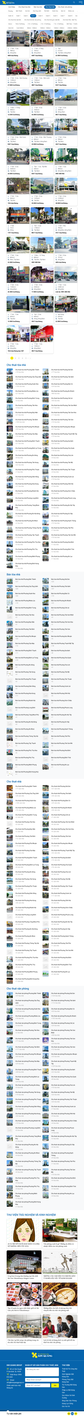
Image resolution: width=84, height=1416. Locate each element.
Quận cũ (10, 16)
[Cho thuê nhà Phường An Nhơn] (10, 938)
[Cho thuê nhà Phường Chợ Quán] (46, 866)
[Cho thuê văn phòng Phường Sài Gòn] (46, 995)
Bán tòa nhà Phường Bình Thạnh (25, 650)
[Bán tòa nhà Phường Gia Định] (46, 652)
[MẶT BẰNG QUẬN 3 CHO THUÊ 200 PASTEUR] (18, 156)
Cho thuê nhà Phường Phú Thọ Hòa (26, 957)
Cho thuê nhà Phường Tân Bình (25, 836)
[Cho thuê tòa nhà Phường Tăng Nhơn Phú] (10, 507)
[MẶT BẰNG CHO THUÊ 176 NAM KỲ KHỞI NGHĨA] (18, 245)
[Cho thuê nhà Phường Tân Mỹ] (46, 881)
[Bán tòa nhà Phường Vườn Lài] (46, 688)
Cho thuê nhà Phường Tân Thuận (62, 886)
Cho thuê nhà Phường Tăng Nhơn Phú (27, 922)
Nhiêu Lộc (71, 11)
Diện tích (10, 28)
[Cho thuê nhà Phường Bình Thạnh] (10, 859)
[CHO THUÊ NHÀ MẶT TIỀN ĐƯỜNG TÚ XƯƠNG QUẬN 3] (18, 97)
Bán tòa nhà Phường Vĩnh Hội (60, 693)
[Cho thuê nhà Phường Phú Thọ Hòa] (10, 959)
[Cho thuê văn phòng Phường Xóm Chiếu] (46, 1122)
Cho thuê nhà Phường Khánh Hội (25, 907)
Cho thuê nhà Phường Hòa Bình (61, 957)
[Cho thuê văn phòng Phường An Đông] (10, 1087)
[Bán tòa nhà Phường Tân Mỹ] (46, 674)
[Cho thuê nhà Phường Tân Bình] (10, 838)
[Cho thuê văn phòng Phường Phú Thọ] (10, 1188)
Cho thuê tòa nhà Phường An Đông (26, 455)
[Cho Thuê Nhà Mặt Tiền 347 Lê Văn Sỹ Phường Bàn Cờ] (18, 38)
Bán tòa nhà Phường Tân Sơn (60, 629)
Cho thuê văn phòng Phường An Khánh (63, 1016)
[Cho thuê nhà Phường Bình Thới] (46, 966)
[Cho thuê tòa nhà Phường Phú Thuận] (10, 471)
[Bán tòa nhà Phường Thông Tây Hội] (10, 738)
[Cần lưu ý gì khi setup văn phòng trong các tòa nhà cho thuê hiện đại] (24, 1326)
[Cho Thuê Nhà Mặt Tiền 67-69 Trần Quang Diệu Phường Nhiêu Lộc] (18, 215)
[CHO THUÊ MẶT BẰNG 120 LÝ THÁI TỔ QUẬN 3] (65, 97)
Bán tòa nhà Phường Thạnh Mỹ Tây (62, 643)
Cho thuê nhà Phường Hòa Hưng (25, 900)
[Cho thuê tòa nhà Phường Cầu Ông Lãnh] (10, 379)
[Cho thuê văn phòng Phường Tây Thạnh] (10, 1171)
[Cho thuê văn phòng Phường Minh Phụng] (10, 1195)
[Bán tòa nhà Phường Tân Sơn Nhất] (46, 617)
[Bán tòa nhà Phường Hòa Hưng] (10, 695)
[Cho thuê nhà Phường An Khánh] (46, 809)
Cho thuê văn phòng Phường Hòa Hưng (27, 1113)
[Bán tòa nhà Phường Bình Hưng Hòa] (10, 773)
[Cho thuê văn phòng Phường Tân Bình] (10, 1049)
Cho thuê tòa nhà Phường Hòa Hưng (27, 484)
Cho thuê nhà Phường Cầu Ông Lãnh (27, 793)
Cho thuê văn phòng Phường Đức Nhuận (64, 1054)
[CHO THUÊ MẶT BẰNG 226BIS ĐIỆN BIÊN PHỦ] (42, 274)
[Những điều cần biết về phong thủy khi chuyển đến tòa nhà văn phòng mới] (60, 1294)
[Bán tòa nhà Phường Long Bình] (10, 709)
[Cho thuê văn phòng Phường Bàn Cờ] (46, 1011)
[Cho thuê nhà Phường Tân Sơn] (46, 838)
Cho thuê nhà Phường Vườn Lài (61, 893)
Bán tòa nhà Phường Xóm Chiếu (61, 700)
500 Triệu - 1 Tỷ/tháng (73, 24)
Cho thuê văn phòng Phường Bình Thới (63, 1186)
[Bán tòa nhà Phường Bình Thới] (46, 759)
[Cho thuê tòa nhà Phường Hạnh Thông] (46, 522)
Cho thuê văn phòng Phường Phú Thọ (27, 1186)
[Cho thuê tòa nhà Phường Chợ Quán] (46, 450)
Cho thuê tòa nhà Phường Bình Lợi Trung (28, 448)
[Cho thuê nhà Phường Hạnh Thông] (46, 938)
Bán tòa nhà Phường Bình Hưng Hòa (26, 772)
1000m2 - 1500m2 (45, 28)
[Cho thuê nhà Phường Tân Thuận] (46, 888)
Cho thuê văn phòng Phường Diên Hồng (28, 1106)
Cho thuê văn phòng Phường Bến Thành (28, 993)
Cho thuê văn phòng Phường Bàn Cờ (62, 1009)
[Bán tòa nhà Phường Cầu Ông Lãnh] (10, 588)
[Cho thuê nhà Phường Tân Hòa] (10, 824)
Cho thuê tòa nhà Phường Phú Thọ (26, 549)
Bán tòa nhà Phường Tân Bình (25, 629)
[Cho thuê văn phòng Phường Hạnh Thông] (46, 1155)
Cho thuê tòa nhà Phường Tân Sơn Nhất (64, 405)
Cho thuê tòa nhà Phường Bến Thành (27, 370)
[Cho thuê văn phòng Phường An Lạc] (46, 1195)
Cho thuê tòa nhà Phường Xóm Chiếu (63, 491)
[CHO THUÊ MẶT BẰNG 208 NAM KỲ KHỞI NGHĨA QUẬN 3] (65, 127)
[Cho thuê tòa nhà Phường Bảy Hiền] (10, 414)
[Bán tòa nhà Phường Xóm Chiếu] (46, 702)
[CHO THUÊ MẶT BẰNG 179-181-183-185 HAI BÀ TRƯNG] (65, 274)
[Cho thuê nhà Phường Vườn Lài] (46, 895)
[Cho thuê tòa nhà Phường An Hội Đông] (10, 515)
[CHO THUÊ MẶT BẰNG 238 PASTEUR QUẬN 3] (42, 156)
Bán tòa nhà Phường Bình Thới (61, 757)
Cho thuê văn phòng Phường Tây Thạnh (28, 1170)
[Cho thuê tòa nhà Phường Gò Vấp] (46, 515)
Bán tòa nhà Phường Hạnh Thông (62, 729)
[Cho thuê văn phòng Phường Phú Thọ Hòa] (10, 1180)
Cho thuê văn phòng (65, 7)
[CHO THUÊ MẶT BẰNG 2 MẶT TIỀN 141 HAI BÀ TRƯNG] (18, 68)
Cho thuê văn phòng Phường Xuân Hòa (27, 1009)
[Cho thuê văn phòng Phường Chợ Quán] (46, 1078)
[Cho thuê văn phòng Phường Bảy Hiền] (10, 1040)
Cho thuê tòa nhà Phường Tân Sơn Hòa (63, 412)
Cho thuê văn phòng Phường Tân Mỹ (63, 1092)
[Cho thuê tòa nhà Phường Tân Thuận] (46, 471)
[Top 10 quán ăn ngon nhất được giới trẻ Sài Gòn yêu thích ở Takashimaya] (24, 1294)
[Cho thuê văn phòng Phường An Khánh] (46, 1018)
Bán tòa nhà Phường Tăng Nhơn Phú (27, 715)
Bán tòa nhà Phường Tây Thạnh (25, 743)
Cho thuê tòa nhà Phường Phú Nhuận (27, 427)
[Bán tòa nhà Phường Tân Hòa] (10, 617)
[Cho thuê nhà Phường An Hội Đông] (10, 931)
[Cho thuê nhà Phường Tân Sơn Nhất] (46, 824)
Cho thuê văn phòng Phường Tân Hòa (27, 1030)
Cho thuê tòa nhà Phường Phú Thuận (27, 469)
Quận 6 (55, 16)
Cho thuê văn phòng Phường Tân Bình (27, 1047)
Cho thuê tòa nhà (24, 7)
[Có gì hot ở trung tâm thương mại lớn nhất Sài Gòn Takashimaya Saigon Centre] (24, 1262)
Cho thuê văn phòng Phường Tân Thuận (64, 1099)
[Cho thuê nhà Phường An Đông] (10, 874)
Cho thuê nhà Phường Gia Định (61, 857)
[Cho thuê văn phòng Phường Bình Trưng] (10, 1025)
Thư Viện (66, 1365)
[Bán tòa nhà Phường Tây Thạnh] (10, 745)
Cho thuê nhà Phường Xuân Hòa (25, 800)
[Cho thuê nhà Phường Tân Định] (46, 795)
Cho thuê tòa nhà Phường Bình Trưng (27, 398)
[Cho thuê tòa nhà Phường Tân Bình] (10, 421)
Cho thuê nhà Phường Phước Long (62, 915)
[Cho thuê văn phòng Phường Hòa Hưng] (10, 1115)
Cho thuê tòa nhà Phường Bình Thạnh (27, 441)
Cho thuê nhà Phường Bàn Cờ (60, 800)
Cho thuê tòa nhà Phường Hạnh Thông (63, 521)
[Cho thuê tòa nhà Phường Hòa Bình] (46, 544)
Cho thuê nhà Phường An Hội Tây (61, 922)
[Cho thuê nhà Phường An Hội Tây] (46, 924)
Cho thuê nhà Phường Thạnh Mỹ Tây (63, 850)
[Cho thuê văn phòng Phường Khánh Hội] (10, 1122)
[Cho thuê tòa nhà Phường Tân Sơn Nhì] (46, 537)
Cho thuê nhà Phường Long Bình (25, 915)
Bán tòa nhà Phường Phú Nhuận (25, 636)
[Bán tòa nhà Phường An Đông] (10, 666)
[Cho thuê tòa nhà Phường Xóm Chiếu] (46, 493)
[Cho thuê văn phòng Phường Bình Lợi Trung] (10, 1078)
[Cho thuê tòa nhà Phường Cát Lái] (46, 400)
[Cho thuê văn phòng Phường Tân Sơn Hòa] (46, 1040)
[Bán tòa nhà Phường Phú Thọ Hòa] (10, 752)
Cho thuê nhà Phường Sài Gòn (60, 786)
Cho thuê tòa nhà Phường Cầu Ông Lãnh (28, 377)
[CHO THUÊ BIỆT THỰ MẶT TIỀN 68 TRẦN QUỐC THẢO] (42, 215)
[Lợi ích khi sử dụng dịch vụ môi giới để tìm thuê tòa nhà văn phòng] (60, 1326)
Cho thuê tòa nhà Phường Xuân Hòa (26, 384)
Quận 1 (18, 16)
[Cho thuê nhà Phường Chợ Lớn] (46, 874)
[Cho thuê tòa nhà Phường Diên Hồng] (10, 478)
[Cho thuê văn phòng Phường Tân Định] (46, 1002)
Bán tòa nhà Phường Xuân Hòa (25, 593)
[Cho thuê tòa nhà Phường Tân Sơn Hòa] (46, 414)
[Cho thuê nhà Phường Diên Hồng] (10, 895)
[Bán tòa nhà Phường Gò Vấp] (46, 724)
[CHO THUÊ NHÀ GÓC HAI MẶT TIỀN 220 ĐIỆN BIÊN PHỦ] (65, 156)
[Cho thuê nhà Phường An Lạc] (46, 973)
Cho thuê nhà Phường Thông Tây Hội (27, 943)
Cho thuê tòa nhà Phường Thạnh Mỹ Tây (64, 434)
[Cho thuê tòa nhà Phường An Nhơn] (10, 522)
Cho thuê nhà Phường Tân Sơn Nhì (62, 950)
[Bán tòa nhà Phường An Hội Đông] (10, 724)
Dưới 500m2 (20, 28)
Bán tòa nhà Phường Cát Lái (60, 608)
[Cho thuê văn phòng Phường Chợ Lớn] (46, 1087)
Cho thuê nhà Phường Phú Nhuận (26, 843)
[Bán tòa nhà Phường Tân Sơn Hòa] (46, 624)
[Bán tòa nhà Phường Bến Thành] (10, 581)
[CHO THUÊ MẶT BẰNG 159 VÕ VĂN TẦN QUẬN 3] (65, 68)
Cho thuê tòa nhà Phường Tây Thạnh (27, 535)
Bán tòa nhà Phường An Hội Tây (61, 715)
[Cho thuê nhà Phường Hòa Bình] (46, 959)
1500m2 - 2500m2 (59, 28)
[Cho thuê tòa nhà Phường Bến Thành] (10, 371)
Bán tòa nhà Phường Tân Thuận (61, 679)
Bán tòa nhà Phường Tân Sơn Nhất (62, 615)
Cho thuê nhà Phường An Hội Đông (26, 929)
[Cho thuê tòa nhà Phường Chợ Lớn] (46, 457)
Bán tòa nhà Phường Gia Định (60, 650)
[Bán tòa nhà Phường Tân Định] (46, 588)
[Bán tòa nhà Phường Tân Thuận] (46, 681)
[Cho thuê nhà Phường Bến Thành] (10, 788)
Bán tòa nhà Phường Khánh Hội (25, 700)
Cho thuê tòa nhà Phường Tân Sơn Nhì (63, 535)
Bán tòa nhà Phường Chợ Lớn (60, 665)
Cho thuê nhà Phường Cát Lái (60, 815)
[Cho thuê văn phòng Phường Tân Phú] (46, 1163)
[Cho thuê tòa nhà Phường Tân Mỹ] (46, 464)
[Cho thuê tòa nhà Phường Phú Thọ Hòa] (10, 544)
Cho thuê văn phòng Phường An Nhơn (27, 1153)
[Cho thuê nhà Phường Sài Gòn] (46, 788)
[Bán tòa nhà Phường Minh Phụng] (10, 766)
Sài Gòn (27, 11)
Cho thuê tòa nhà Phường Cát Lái (61, 398)
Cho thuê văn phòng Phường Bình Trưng (28, 1023)
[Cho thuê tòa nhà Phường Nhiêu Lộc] (10, 393)
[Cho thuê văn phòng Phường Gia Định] (46, 1071)
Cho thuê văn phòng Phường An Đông (27, 1085)
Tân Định (46, 11)
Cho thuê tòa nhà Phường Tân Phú (62, 528)
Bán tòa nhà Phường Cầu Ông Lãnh (26, 586)
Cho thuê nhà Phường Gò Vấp (60, 929)
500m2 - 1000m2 (32, 28)
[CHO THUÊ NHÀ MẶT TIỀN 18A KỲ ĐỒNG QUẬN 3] (65, 245)
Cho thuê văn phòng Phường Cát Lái (62, 1023)
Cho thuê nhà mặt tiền (14, 20)
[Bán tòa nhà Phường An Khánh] (46, 602)
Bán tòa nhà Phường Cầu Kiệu (24, 643)
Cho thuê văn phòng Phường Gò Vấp (62, 1144)
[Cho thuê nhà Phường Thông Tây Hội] (10, 945)
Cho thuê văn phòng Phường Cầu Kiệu (27, 1061)
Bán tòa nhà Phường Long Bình (25, 707)
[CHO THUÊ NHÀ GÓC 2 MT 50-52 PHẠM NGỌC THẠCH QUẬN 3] (42, 127)
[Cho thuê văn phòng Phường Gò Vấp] (46, 1146)
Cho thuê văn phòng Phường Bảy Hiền (27, 1038)
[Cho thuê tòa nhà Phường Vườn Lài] (46, 478)
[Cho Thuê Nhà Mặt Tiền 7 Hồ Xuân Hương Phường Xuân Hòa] (18, 186)
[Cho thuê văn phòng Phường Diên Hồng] (10, 1108)
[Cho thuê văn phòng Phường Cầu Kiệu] (10, 1063)
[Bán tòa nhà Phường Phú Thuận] (10, 681)
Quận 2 (26, 16)
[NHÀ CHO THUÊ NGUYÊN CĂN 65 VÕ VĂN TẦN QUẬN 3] (42, 186)
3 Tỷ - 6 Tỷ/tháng (32, 24)
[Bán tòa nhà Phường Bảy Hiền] (10, 624)
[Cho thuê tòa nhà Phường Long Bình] (10, 500)
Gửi (55, 1385)
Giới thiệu (11, 7)
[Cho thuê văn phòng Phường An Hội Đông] (10, 1146)
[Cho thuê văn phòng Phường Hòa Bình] (46, 1180)
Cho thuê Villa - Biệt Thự (70, 20)
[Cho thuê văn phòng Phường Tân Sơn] (46, 1049)
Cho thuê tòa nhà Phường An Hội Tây (63, 505)
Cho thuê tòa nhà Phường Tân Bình (26, 419)
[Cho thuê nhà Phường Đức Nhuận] (46, 845)
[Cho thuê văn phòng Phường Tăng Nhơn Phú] (10, 1138)
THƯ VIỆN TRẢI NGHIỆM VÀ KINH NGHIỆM (31, 1214)
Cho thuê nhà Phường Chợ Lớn (61, 872)
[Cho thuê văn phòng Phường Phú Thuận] (10, 1101)
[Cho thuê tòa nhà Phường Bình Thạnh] (10, 443)
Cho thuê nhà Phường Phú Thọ (25, 964)
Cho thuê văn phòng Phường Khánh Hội (27, 1121)
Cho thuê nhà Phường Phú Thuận (26, 886)
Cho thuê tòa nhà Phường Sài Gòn (62, 370)
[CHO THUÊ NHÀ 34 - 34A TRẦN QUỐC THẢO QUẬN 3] (42, 68)
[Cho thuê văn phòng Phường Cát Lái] (46, 1025)
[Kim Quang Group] (8, 2)
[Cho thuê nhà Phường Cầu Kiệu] (10, 852)
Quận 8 (70, 16)
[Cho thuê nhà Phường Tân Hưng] (10, 881)
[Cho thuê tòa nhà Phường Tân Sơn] (46, 421)
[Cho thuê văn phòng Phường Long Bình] (10, 1130)
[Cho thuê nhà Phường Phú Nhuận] (10, 845)
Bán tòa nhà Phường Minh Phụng (26, 765)
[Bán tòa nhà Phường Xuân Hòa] (10, 595)
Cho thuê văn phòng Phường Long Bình (27, 1128)
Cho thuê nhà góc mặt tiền (52, 20)
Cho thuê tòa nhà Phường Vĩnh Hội (62, 484)
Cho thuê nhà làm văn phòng (32, 20)
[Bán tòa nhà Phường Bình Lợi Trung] (10, 659)
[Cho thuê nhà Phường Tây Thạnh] (10, 952)
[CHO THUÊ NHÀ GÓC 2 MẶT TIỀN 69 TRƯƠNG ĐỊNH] (65, 215)
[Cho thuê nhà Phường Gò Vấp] (46, 931)
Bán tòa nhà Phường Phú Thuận (25, 679)
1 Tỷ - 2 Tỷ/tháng (58, 24)
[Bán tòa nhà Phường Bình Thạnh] (10, 652)
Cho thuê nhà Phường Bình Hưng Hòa (27, 979)
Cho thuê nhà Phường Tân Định (61, 793)
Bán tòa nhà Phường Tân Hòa (24, 615)
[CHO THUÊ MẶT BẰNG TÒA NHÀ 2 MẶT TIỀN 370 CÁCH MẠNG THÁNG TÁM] (42, 245)
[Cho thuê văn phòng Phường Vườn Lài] (46, 1108)
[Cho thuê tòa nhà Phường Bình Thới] (46, 551)
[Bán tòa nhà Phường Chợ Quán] (46, 659)
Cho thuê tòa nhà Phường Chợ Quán (62, 448)
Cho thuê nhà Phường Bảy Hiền (25, 829)
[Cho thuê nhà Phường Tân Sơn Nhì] (46, 952)
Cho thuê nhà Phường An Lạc (60, 972)
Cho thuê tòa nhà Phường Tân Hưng (26, 462)
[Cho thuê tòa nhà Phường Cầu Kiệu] (10, 436)
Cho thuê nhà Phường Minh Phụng (26, 972)
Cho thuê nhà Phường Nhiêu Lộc (25, 808)
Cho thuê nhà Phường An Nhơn (25, 936)
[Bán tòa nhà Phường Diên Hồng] (10, 688)
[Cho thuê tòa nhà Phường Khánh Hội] (10, 493)
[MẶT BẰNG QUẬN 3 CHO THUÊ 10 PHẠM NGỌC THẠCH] (42, 97)
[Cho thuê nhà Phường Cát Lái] (46, 816)
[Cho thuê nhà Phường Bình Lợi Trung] (10, 866)
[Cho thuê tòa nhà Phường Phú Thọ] (10, 551)
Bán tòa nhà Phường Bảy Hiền (24, 622)
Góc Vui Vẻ (66, 1406)
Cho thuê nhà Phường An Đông (25, 872)
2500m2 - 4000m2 (73, 28)
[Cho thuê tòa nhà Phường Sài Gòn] (46, 371)
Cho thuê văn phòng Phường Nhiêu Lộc (27, 1016)
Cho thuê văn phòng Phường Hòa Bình (63, 1178)
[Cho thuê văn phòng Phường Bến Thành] (10, 995)
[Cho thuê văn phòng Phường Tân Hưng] (10, 1094)
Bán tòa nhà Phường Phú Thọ (24, 757)
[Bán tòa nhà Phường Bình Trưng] (10, 609)
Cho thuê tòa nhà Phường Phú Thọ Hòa (27, 542)
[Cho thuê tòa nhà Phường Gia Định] (46, 443)
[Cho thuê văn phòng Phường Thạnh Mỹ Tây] (46, 1063)
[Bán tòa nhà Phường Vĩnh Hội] (46, 695)
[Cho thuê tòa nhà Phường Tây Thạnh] (10, 537)
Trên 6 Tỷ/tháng (20, 24)
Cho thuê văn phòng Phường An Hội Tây (64, 1136)
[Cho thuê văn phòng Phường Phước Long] (46, 1130)
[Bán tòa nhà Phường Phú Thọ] (10, 759)
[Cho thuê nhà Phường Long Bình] (10, 916)
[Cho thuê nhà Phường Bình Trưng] (10, 816)
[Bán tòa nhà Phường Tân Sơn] (46, 631)
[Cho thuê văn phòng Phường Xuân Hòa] (10, 1011)
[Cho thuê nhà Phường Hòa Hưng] (10, 902)
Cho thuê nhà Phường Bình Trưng (26, 815)
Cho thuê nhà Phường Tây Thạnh (26, 950)
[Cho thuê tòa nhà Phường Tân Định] (46, 379)
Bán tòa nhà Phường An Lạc (60, 765)
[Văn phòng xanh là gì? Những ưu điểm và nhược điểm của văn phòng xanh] (60, 1230)
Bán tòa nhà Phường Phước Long (61, 707)
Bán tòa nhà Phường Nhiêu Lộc (25, 600)
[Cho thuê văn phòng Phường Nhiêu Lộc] (10, 1018)
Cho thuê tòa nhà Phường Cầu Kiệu (26, 434)
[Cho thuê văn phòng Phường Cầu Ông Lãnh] (10, 1002)
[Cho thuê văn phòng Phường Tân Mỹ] (46, 1094)
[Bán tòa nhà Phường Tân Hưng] (10, 674)
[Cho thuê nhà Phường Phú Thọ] (10, 966)
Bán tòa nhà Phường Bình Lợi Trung (26, 658)
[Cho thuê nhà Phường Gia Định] (46, 859)
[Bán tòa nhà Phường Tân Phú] (46, 738)
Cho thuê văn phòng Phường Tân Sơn (63, 1047)
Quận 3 (33, 16)
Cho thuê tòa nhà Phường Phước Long (63, 498)
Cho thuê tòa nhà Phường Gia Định (62, 441)
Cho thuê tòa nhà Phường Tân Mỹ (62, 462)
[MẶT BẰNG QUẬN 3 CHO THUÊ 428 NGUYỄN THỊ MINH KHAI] (42, 334)
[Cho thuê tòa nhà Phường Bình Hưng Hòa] (10, 565)
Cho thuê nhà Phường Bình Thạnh (26, 857)
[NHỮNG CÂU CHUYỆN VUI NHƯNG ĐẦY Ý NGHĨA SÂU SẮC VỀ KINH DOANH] (60, 1262)
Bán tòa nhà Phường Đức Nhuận (61, 636)
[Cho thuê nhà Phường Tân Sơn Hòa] (46, 831)
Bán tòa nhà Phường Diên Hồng (25, 686)
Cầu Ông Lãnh (37, 11)
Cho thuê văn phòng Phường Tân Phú (63, 1161)
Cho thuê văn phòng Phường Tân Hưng (27, 1092)
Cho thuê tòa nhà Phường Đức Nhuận (63, 427)
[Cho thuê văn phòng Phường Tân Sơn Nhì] (46, 1171)
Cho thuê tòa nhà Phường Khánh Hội (27, 491)
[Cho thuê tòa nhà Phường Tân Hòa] (10, 407)
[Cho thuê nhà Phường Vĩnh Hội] (46, 902)
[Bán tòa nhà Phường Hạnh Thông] (46, 731)
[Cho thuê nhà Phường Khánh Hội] (10, 909)
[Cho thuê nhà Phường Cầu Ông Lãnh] (10, 795)
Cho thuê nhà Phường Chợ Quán (61, 865)
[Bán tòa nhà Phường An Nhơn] (10, 731)
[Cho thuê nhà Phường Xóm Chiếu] (46, 909)
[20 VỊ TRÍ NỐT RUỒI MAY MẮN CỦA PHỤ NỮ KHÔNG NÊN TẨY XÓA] (24, 1230)
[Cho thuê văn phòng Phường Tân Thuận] (46, 1101)
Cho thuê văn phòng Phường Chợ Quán (63, 1077)
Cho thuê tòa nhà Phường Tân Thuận (63, 469)
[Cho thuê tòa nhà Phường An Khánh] (46, 393)
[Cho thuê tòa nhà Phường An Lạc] (46, 558)
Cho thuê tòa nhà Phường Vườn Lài (62, 477)
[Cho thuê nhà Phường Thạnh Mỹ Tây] (46, 852)
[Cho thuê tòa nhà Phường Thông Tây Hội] (10, 530)
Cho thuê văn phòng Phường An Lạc (62, 1193)
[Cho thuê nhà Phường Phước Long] (46, 916)
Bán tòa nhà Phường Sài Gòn (60, 579)
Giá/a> (10, 24)
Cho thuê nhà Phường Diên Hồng (25, 893)
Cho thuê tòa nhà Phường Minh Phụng (27, 556)
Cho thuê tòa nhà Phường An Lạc (61, 556)
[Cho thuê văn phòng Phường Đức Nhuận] (46, 1056)
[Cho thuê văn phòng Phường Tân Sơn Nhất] (46, 1032)
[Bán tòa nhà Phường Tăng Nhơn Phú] (10, 716)
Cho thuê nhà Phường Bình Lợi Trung (27, 865)
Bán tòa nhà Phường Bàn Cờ (60, 593)
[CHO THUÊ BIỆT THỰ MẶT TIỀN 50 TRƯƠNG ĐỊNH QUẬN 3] (18, 127)
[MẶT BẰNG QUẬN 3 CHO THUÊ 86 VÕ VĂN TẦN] (65, 38)
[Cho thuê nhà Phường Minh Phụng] (10, 973)
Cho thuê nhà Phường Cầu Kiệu (25, 850)
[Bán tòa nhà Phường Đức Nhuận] (46, 638)
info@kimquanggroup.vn (15, 1382)
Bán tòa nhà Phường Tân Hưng (25, 672)
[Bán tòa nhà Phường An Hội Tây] (46, 716)
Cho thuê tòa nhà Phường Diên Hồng (27, 477)
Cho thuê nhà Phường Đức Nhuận (62, 843)
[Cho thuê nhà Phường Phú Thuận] (10, 888)
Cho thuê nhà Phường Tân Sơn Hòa (62, 829)
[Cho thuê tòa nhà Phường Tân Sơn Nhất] (46, 407)
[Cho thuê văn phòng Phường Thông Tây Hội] (10, 1163)
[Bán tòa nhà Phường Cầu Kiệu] (10, 645)
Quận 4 (41, 16)
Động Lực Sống (67, 1403)
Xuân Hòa (55, 11)
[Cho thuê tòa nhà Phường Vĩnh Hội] (46, 486)
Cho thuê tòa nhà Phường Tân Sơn (62, 419)
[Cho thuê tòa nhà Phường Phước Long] (46, 500)
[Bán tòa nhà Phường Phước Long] (46, 709)
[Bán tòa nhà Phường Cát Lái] (46, 609)
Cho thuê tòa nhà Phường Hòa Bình (62, 542)
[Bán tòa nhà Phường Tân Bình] (10, 631)
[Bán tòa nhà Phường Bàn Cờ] (46, 595)
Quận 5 (48, 16)
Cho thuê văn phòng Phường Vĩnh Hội (63, 1113)
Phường (10, 11)
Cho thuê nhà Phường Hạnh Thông (62, 936)
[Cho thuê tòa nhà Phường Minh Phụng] (10, 558)
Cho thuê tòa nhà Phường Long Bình (27, 498)
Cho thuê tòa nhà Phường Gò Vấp (62, 513)
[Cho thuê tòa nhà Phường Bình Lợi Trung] (10, 450)
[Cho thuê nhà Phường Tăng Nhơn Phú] (10, 924)
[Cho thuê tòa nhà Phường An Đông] (10, 457)
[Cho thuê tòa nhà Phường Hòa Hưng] (10, 486)
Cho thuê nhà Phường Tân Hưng (25, 879)
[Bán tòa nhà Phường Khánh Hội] (10, 702)
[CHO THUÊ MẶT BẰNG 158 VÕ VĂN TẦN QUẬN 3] (42, 304)
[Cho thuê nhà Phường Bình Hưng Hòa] (10, 981)
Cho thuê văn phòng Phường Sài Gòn (63, 993)
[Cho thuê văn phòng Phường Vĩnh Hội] (46, 1115)
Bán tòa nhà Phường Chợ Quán (61, 658)
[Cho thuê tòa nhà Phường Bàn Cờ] (46, 386)
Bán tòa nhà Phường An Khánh (61, 600)
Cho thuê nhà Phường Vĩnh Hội (61, 900)
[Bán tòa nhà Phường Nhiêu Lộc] (10, 602)
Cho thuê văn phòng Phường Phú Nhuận (28, 1054)
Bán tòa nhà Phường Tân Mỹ (60, 672)
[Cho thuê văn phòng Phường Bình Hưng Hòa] (10, 1204)
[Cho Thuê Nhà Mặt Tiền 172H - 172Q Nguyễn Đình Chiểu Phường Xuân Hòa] (42, 38)
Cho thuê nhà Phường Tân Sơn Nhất (62, 822)
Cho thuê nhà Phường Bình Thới (61, 964)
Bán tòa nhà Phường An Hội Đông (26, 722)
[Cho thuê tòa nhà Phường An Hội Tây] (46, 507)
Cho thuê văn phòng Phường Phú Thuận (28, 1099)
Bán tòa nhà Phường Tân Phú (60, 736)
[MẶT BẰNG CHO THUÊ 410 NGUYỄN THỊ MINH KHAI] (65, 186)
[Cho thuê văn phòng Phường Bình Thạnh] (10, 1071)
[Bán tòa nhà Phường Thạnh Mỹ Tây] (46, 645)
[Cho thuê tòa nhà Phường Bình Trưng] (10, 400)
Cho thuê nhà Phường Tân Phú (61, 943)
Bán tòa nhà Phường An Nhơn (24, 729)
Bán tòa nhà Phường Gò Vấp (60, 722)
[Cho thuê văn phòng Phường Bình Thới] (46, 1188)
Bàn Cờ (63, 11)
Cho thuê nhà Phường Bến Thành (26, 786)
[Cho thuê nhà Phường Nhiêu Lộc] (10, 809)
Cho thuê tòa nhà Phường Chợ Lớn (62, 455)
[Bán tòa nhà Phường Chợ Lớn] (46, 666)
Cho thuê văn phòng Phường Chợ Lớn (63, 1085)
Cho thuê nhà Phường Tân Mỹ (60, 879)
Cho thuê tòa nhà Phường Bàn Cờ (62, 384)
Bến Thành (19, 11)
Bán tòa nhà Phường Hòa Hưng (25, 693)
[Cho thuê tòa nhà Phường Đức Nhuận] (46, 428)
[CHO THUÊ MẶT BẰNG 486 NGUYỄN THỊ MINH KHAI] (18, 274)
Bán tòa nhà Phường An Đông (24, 665)
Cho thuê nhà (49, 7)
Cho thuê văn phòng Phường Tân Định (63, 1000)
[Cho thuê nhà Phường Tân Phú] (46, 945)
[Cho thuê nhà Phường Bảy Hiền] (10, 831)
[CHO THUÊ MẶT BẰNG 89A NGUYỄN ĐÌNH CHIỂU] (18, 304)
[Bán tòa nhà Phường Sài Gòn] (46, 581)
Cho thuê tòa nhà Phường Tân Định (62, 377)
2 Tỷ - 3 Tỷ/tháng (45, 24)
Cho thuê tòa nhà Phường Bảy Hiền (26, 412)
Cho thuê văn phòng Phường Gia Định (63, 1069)
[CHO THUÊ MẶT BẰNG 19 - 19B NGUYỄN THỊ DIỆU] (65, 304)
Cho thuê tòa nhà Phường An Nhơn (26, 521)
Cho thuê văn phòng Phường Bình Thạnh (28, 1069)
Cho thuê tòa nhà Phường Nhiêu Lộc (26, 391)
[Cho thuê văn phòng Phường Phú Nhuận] (10, 1056)
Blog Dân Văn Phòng (69, 1401)
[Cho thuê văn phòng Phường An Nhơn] (10, 1155)
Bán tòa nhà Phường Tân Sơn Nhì (61, 743)
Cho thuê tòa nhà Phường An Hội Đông (27, 513)
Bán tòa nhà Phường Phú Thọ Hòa (26, 750)
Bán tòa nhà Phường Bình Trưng (25, 608)
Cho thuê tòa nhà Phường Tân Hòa (26, 405)
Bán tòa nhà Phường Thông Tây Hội (26, 736)
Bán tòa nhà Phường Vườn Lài (60, 686)
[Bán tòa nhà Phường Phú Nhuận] (10, 638)
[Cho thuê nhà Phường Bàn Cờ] (46, 802)
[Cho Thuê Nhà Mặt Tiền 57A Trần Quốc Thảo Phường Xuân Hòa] (18, 334)
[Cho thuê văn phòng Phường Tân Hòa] (10, 1032)
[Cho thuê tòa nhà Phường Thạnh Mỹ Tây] (46, 436)
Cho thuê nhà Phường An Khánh (61, 808)
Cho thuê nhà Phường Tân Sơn (61, 836)
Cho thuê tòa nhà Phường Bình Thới (62, 549)
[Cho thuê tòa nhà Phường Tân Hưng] (10, 464)
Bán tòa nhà (38, 7)
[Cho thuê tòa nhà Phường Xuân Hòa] (10, 386)
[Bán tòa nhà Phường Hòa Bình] (46, 752)
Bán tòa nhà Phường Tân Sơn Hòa (62, 622)
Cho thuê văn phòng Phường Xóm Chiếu (64, 1121)
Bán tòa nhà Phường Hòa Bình (60, 750)
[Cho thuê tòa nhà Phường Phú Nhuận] (10, 428)
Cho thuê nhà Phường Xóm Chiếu (62, 907)
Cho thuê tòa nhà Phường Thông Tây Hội (28, 528)
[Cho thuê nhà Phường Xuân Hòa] (10, 802)
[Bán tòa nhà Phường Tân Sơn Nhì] (46, 745)
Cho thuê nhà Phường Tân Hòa (25, 822)
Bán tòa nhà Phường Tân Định (60, 586)
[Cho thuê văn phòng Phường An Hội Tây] (46, 1138)
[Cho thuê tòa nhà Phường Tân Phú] (46, 530)
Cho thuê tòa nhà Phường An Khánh (62, 391)
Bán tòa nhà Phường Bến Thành (25, 579)
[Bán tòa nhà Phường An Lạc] (46, 766)
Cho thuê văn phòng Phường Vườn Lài (63, 1106)
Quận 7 (63, 16)
